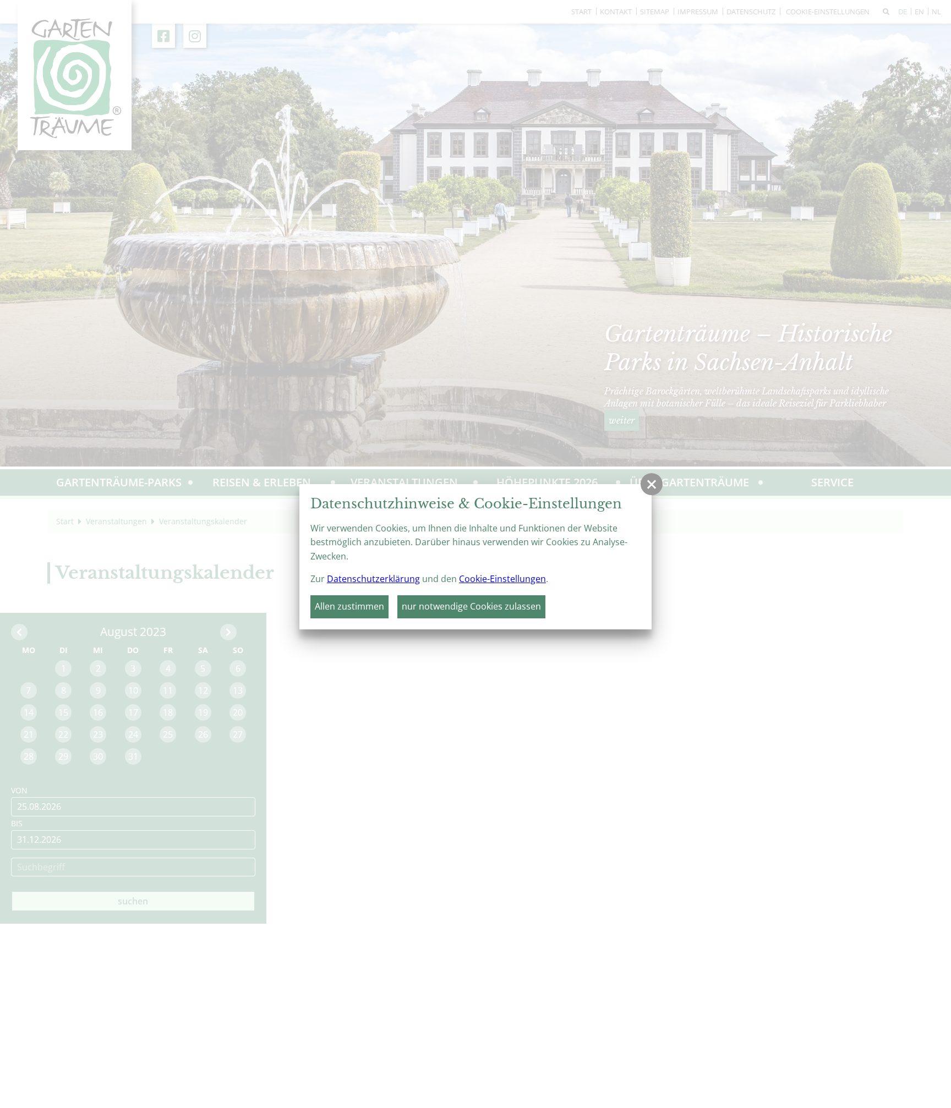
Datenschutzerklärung (373, 579)
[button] (652, 484)
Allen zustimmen (349, 606)
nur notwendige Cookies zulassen (471, 606)
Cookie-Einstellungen (502, 579)
